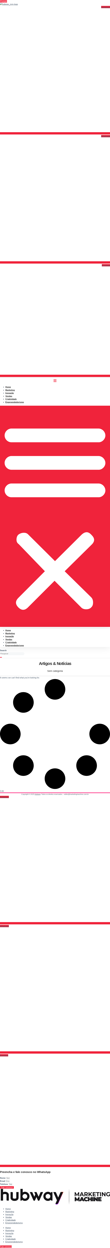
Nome (3, 1178)
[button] (55, 516)
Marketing (10, 633)
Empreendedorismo (14, 402)
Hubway (38, 794)
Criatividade (11, 642)
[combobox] (12, 653)
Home (8, 630)
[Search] (1, 657)
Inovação (9, 636)
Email (3, 1181)
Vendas (8, 639)
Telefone (4, 1184)
